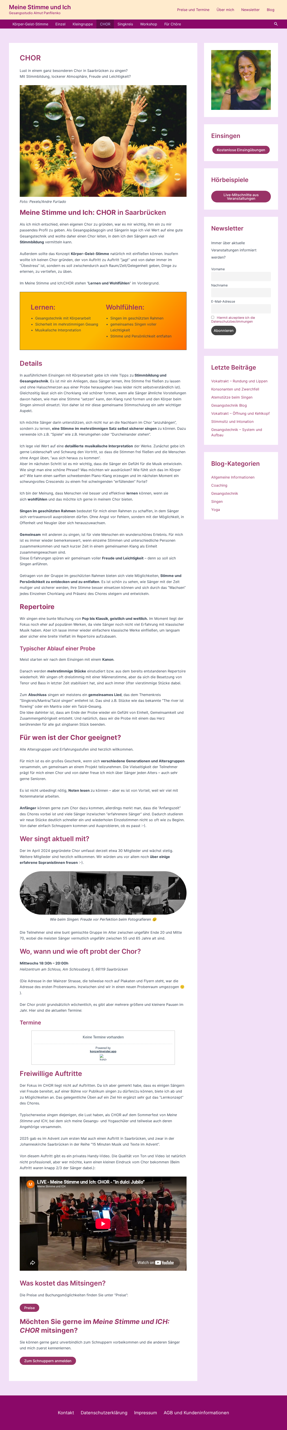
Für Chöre (172, 24)
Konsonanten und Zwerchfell (235, 389)
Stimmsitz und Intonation (232, 421)
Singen (217, 501)
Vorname (218, 269)
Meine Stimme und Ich (40, 7)
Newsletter (250, 9)
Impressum (145, 1412)
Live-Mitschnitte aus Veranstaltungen (241, 197)
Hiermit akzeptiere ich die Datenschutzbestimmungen (233, 319)
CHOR (105, 24)
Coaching (219, 485)
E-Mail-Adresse (223, 301)
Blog (270, 9)
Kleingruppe (83, 24)
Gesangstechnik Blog (229, 405)
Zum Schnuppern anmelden (48, 1361)
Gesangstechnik (224, 493)
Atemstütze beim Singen (231, 397)
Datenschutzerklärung (104, 1412)
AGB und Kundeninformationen (196, 1412)
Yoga (215, 509)
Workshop (148, 24)
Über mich (225, 9)
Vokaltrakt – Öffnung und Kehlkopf (240, 413)
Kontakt (66, 1412)
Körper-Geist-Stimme (30, 24)
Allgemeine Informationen (232, 477)
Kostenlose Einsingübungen (241, 150)
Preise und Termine (193, 9)
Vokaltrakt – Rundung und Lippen (239, 381)
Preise (29, 1308)
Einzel (60, 24)
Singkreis (125, 24)
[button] (276, 24)
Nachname (219, 285)
